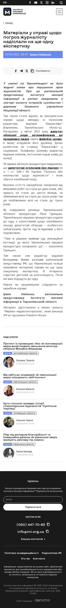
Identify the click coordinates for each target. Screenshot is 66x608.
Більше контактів (32, 539)
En (5, 2)
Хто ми (25, 558)
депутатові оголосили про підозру (33, 168)
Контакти (39, 558)
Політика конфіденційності (21, 553)
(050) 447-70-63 (30, 524)
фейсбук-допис (50, 139)
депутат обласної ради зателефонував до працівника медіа (33, 135)
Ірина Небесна (40, 54)
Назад (9, 23)
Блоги (7, 353)
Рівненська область (23, 444)
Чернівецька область (24, 413)
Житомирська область (25, 353)
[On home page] (11, 12)
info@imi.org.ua (30, 531)
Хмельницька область (25, 382)
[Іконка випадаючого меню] (59, 11)
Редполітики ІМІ (52, 553)
